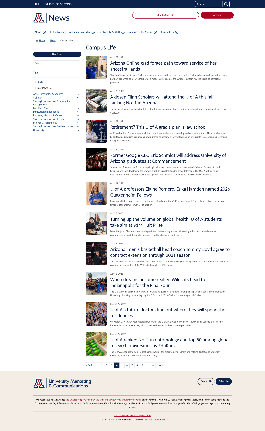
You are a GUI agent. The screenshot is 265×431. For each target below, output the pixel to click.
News (38, 32)
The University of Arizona (154, 419)
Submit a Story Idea (165, 15)
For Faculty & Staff (109, 32)
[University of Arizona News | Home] (65, 18)
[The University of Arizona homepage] (53, 4)
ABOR (40, 82)
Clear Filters (57, 54)
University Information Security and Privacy (132, 416)
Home (42, 40)
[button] (56, 94)
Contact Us (167, 32)
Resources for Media (140, 32)
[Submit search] (226, 4)
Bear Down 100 (44, 88)
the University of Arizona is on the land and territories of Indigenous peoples (103, 400)
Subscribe (217, 15)
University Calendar (78, 32)
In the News (57, 32)
